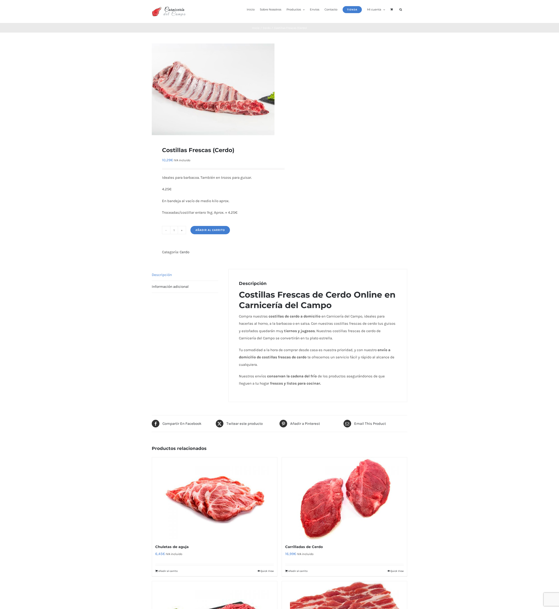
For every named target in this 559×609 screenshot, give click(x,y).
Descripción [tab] (162, 274)
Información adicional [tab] (170, 286)
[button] (400, 9)
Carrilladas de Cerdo (304, 547)
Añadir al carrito (210, 230)
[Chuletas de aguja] (214, 498)
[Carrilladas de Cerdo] (344, 498)
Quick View (267, 571)
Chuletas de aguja (172, 547)
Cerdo (184, 252)
